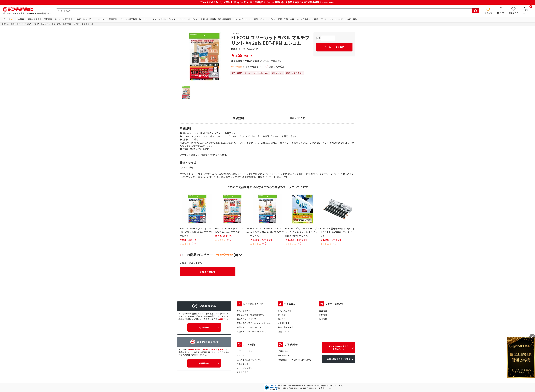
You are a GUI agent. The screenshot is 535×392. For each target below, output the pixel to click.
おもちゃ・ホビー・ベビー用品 (343, 19)
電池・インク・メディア (264, 19)
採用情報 (323, 319)
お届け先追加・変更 (286, 327)
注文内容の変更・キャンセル (249, 359)
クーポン (282, 314)
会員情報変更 (284, 323)
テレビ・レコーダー (84, 19)
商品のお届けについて (246, 319)
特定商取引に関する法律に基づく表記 (294, 359)
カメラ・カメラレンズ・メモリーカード (167, 19)
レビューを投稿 (207, 271)
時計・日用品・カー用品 (307, 19)
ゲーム (324, 19)
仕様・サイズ (297, 118)
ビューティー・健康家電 (106, 19)
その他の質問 (242, 372)
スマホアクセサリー (242, 19)
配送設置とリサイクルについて (250, 327)
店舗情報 (323, 314)
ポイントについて (244, 355)
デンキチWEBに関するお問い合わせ (338, 347)
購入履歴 (282, 319)
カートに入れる (336, 47)
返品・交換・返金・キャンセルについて (254, 323)
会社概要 (323, 310)
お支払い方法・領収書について (250, 314)
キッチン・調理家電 (63, 19)
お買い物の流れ (243, 310)
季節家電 (48, 19)
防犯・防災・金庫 (286, 19)
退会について (284, 331)
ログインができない (245, 351)
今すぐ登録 (204, 327)
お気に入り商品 (284, 310)
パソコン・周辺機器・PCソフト (133, 19)
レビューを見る (251, 66)
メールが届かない (244, 368)
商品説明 (238, 118)
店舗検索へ (204, 363)
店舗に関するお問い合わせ (338, 358)
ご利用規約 (283, 351)
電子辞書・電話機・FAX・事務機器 (215, 19)
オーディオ (193, 19)
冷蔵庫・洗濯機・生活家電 (29, 19)
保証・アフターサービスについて (251, 331)
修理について (242, 363)
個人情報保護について (287, 355)
